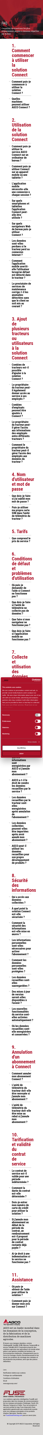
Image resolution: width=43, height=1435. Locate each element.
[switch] (38, 721)
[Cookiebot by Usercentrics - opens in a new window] (32, 680)
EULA (5, 1381)
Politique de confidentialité (12, 1375)
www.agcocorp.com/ (10, 1383)
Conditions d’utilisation (11, 1378)
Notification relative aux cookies (14, 1373)
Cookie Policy (7, 707)
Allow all (21, 748)
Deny (21, 753)
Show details (32, 742)
